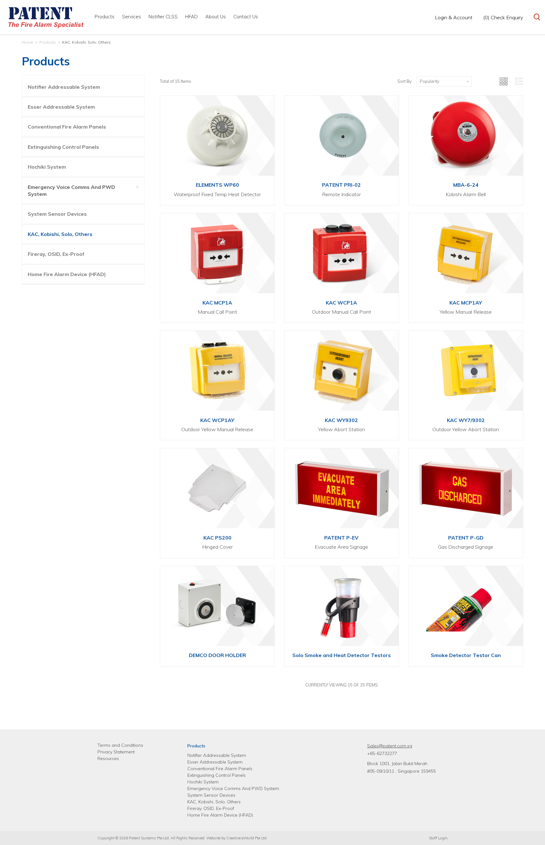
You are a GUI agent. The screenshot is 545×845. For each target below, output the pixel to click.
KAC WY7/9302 (466, 420)
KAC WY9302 (341, 420)
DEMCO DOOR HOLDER (217, 655)
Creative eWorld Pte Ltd (246, 838)
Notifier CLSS (163, 17)
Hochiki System (47, 167)
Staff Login (438, 838)
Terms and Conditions (120, 745)
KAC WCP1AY (217, 420)
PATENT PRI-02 (341, 185)
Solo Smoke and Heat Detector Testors (341, 655)
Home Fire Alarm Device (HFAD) (67, 274)
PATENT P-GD (465, 537)
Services (131, 17)
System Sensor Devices (57, 214)
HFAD (191, 17)
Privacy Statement (116, 752)
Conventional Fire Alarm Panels (67, 127)
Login (453, 17)
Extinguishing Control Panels (63, 147)
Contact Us (245, 17)
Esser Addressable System (61, 107)
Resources (108, 758)
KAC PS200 (217, 537)
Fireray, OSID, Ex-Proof (56, 254)
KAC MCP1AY (465, 302)
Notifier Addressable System (64, 87)
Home (27, 42)
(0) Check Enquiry (503, 17)
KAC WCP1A (341, 302)
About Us (215, 17)
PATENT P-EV (341, 537)
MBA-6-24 (465, 185)
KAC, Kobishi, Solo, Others (86, 42)
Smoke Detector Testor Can (466, 655)
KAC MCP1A (217, 302)
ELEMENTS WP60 (217, 185)
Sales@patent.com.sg (389, 746)
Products (104, 17)
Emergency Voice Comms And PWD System (233, 788)
